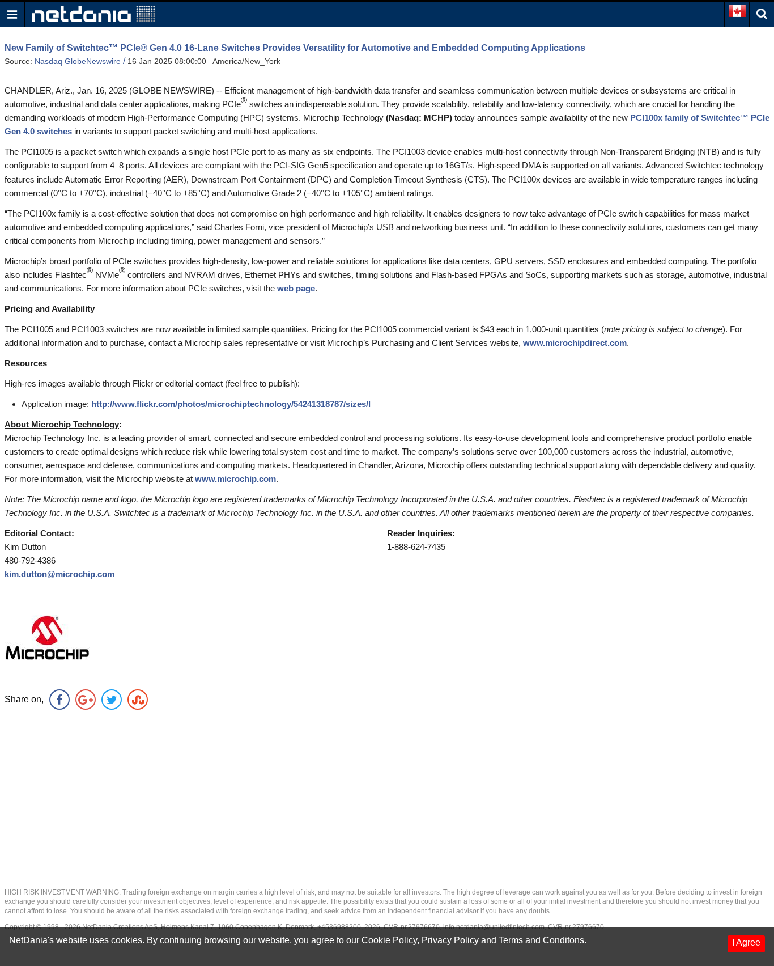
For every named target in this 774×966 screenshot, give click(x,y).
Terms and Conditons (541, 940)
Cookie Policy (389, 940)
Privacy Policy (450, 940)
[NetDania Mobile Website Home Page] (93, 13)
